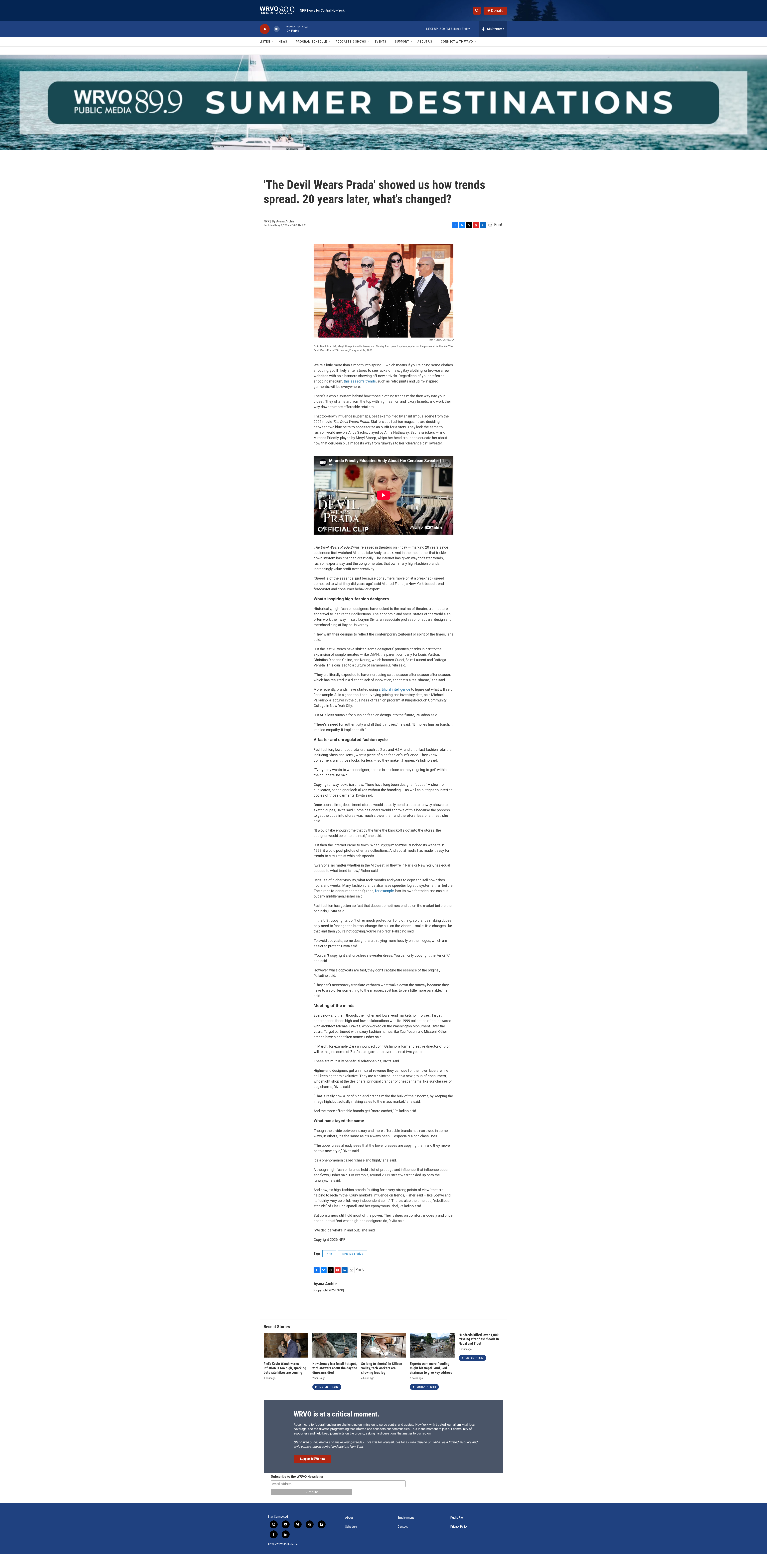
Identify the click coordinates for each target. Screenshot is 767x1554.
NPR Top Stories (352, 1253)
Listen (265, 41)
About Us (424, 41)
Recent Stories (277, 1326)
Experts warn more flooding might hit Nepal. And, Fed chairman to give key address (431, 1368)
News (283, 41)
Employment (406, 1517)
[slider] (283, 29)
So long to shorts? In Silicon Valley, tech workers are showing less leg (381, 1368)
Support (402, 41)
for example (384, 891)
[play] (264, 29)
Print (498, 224)
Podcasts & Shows (351, 41)
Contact (403, 1526)
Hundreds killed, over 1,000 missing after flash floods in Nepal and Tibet (479, 1339)
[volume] (276, 29)
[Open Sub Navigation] (273, 41)
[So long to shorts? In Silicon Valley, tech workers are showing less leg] (383, 1345)
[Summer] (383, 102)
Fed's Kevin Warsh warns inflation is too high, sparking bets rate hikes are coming (285, 1368)
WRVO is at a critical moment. (336, 1414)
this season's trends (360, 381)
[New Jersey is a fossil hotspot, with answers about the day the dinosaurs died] (334, 1345)
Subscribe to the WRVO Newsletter (297, 1476)
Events (380, 41)
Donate (497, 10)
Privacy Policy (459, 1526)
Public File (456, 1517)
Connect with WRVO (457, 41)
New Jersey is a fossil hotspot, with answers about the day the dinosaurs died (334, 1368)
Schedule (351, 1526)
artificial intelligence (394, 689)
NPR (329, 1253)
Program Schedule (311, 41)
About (349, 1517)
